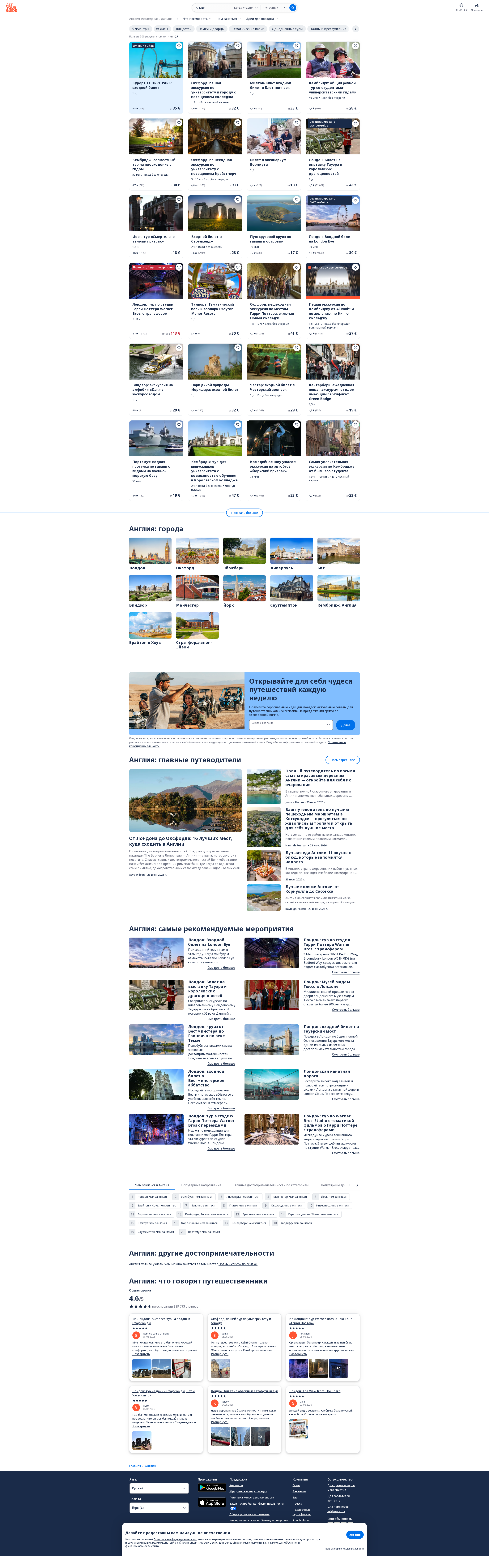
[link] (156, 77)
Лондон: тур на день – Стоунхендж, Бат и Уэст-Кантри (163, 1393)
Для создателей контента (338, 1498)
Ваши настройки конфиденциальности (256, 1503)
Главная (135, 1466)
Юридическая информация (248, 1491)
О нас (296, 1485)
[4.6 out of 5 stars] (140, 1306)
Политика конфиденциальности (251, 1497)
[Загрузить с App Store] (212, 1503)
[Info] (176, 36)
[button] (156, 77)
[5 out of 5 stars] (166, 1328)
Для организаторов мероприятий (341, 1487)
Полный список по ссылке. (238, 1264)
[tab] (152, 1185)
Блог (296, 1497)
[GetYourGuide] (11, 8)
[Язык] (461, 5)
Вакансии (299, 1491)
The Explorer (301, 1520)
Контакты (236, 1485)
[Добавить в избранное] (179, 45)
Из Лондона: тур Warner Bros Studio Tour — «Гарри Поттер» (322, 1321)
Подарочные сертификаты (302, 1512)
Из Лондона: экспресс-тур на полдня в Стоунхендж (161, 1321)
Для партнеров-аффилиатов (338, 1509)
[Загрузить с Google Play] (212, 1488)
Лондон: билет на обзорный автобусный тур (244, 1391)
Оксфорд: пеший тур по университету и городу (241, 1321)
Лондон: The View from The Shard (314, 1391)
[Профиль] (477, 5)
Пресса (297, 1503)
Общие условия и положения (249, 1514)
